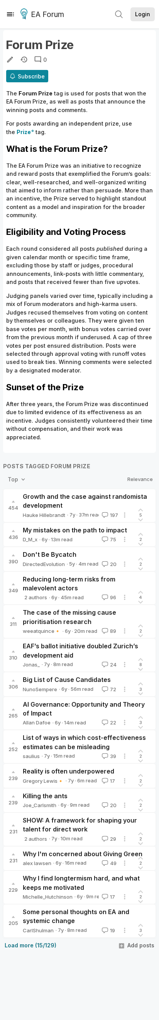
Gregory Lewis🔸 (43, 781)
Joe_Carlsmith (39, 805)
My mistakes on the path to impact (75, 530)
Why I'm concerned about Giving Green (82, 854)
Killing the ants (45, 796)
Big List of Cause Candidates (67, 679)
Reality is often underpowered (68, 771)
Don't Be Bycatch (49, 554)
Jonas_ (31, 664)
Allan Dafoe (37, 722)
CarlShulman (38, 930)
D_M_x (30, 539)
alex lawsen (37, 863)
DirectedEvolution (44, 564)
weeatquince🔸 (42, 631)
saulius (31, 756)
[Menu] (10, 14)
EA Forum (47, 14)
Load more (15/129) (30, 945)
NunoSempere (40, 689)
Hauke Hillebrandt (44, 515)
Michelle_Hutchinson (48, 897)
